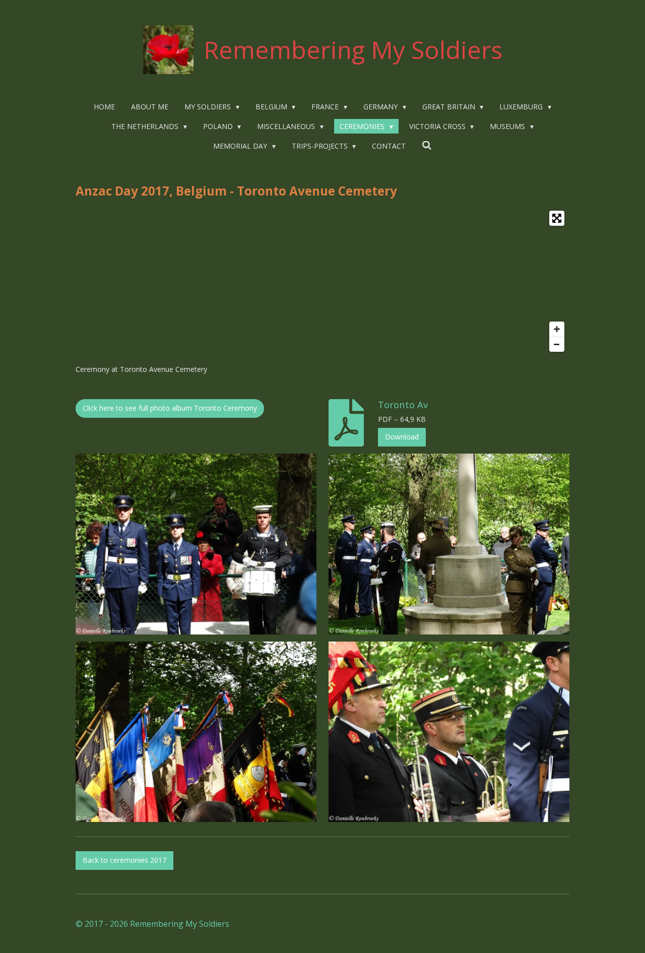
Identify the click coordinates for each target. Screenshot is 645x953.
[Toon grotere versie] (196, 544)
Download (402, 436)
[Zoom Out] (556, 344)
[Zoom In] (556, 329)
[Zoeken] (426, 145)
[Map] (322, 281)
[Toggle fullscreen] (556, 218)
